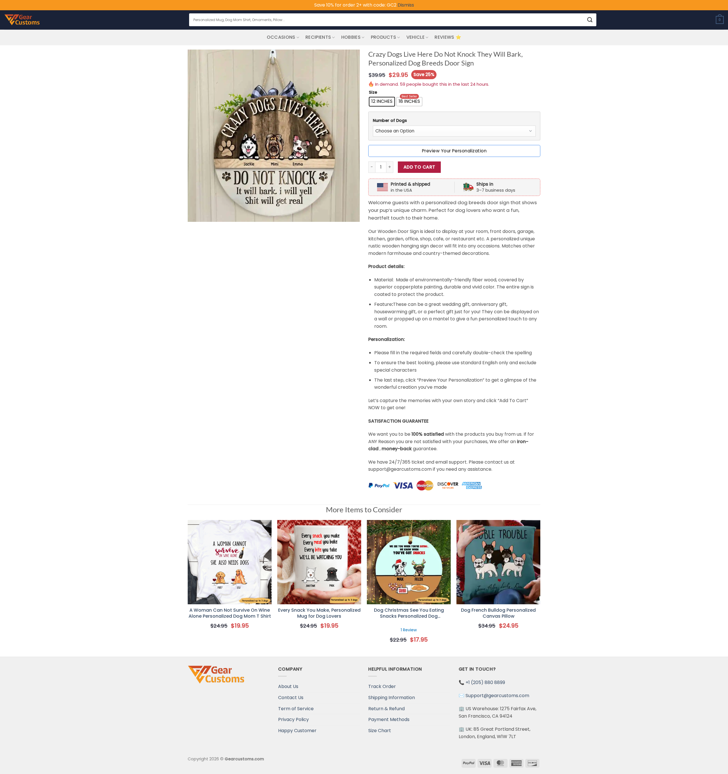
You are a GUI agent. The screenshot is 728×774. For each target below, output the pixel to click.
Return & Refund (386, 708)
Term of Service (296, 708)
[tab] (454, 120)
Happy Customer (297, 730)
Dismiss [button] (406, 5)
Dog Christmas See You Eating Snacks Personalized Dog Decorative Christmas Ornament (408, 613)
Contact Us (290, 697)
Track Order (382, 686)
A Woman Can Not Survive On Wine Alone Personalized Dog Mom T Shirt (230, 613)
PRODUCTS (383, 37)
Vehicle (415, 37)
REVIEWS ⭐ (448, 37)
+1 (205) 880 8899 (485, 682)
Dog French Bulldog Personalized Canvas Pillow (498, 613)
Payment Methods (389, 719)
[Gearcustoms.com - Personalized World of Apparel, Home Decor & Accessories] (22, 19)
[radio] (381, 101)
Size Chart (379, 730)
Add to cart (419, 167)
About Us (288, 686)
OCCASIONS (281, 37)
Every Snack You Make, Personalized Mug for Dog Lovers (319, 613)
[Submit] (590, 19)
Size (373, 92)
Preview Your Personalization (454, 151)
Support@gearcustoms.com (497, 695)
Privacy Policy (293, 719)
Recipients (318, 37)
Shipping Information (391, 697)
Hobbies (351, 37)
